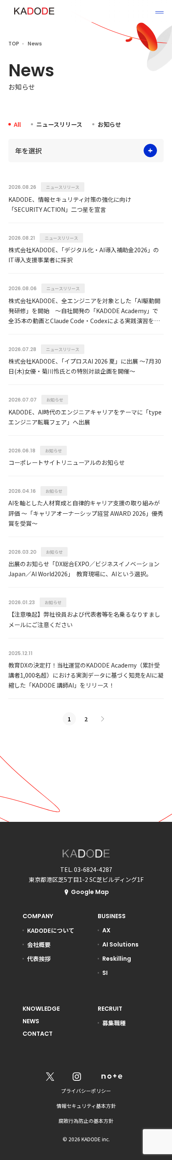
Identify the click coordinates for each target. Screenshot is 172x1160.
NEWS (31, 1021)
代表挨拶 (39, 958)
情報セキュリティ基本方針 (86, 1105)
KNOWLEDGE (41, 1008)
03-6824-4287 (93, 869)
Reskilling (116, 958)
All (17, 124)
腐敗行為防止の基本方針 (86, 1120)
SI (105, 973)
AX (106, 930)
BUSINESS (112, 916)
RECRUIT (110, 1008)
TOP (13, 43)
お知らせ (109, 124)
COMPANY (38, 916)
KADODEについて (50, 930)
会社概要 (39, 944)
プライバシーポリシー (86, 1090)
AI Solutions (120, 944)
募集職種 (114, 1023)
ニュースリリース (59, 124)
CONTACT (38, 1033)
